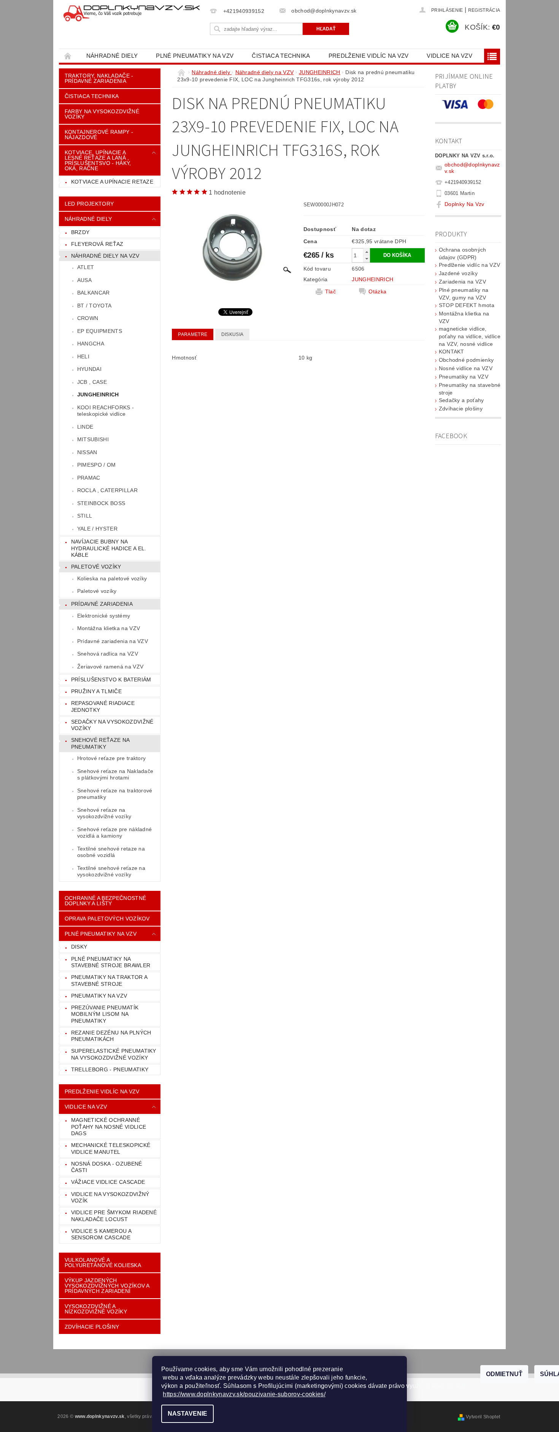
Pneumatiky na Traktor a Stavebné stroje (109, 980)
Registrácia (484, 10)
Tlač (330, 291)
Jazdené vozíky (458, 273)
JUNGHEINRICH (98, 394)
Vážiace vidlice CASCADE (108, 1182)
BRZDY (80, 232)
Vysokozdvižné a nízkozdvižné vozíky (96, 1309)
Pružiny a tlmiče (96, 691)
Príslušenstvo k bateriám (111, 679)
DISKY (79, 947)
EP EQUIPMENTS (99, 331)
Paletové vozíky (96, 567)
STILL (84, 516)
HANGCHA (90, 344)
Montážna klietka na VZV (108, 628)
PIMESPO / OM (96, 465)
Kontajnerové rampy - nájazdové (99, 134)
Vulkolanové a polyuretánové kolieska (103, 1262)
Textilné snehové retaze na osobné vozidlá (111, 852)
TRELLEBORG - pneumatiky (109, 1069)
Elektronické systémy (103, 616)
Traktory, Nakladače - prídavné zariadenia (99, 78)
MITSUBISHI (93, 439)
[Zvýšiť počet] (366, 251)
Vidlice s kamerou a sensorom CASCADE (101, 1234)
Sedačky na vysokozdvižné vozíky (112, 725)
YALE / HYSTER (97, 529)
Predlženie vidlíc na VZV (369, 55)
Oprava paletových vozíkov (107, 919)
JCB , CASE (92, 382)
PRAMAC (88, 478)
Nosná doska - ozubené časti (106, 1167)
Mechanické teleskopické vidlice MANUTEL (110, 1148)
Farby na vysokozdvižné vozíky (102, 114)
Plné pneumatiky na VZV (194, 55)
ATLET (85, 267)
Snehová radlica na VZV (107, 654)
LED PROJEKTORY (89, 204)
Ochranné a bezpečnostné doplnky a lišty (105, 900)
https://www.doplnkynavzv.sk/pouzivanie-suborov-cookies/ (244, 1394)
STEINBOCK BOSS (101, 503)
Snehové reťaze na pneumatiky (100, 743)
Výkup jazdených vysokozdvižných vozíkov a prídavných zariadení (107, 1285)
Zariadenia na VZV (462, 282)
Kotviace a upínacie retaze (112, 182)
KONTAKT (451, 351)
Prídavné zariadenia (102, 604)
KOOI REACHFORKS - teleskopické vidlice (105, 410)
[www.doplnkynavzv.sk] (133, 14)
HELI (83, 356)
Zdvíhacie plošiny (461, 409)
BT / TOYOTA (94, 306)
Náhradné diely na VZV (105, 256)
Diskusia (232, 334)
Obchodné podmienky (466, 360)
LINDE (85, 427)
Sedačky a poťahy (461, 400)
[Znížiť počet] (366, 258)
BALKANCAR (93, 293)
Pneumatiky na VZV (99, 996)
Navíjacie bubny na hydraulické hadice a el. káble (108, 548)
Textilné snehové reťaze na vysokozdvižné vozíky (111, 871)
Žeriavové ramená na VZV (110, 667)
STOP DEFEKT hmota (466, 305)
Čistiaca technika (281, 55)
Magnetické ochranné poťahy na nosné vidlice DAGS (108, 1126)
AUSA (84, 280)
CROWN (87, 318)
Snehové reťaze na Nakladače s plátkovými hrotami (115, 774)
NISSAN (87, 452)
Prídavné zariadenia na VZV (112, 641)
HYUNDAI (89, 369)
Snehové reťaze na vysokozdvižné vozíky (104, 813)
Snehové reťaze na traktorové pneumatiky (114, 793)
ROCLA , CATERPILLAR (107, 490)
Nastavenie (187, 1413)
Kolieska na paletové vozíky (112, 578)
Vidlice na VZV (449, 55)
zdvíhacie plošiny (92, 1327)
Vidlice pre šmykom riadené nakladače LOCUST (114, 1215)
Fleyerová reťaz (97, 244)
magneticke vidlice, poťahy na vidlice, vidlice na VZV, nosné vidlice (469, 336)
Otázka (377, 291)
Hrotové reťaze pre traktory (111, 758)
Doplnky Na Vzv (464, 204)
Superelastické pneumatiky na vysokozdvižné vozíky (113, 1054)
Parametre (192, 334)
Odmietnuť (504, 1374)
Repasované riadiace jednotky (103, 706)
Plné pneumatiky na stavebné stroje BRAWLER (110, 962)
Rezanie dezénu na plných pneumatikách (111, 1036)
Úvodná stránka (68, 55)
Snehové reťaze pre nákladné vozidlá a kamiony (114, 832)
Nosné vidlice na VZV (465, 368)
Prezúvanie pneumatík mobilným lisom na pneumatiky (104, 1014)
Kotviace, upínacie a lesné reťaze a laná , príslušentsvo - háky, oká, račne (98, 160)
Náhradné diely (112, 55)
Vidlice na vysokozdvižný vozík (110, 1197)
